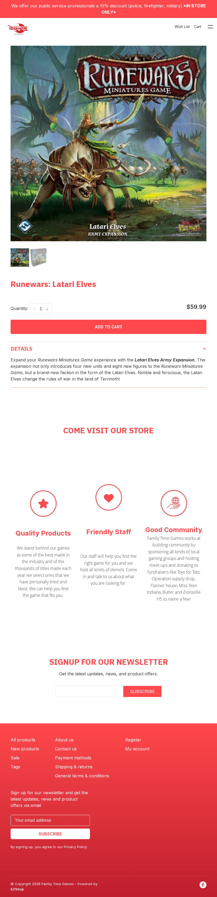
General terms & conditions (82, 775)
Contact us (66, 748)
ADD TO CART (108, 326)
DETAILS (21, 348)
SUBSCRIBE (142, 691)
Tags (15, 766)
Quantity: (19, 308)
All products (23, 739)
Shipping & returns (74, 766)
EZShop (17, 889)
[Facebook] (203, 886)
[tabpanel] (108, 143)
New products (25, 748)
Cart (197, 26)
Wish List (182, 26)
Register (133, 739)
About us (64, 739)
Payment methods (73, 757)
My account (137, 748)
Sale (15, 757)
